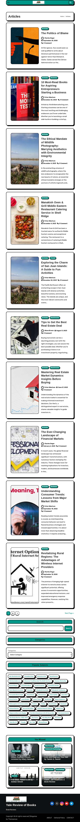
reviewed (63, 704)
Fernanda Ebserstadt (16, 694)
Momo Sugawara (60, 699)
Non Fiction (16, 751)
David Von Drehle (53, 685)
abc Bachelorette (15, 676)
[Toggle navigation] (8, 2)
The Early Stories (63, 713)
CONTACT (70, 818)
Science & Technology (53, 749)
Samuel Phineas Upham (44, 708)
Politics (34, 704)
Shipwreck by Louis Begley (17, 713)
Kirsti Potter (13, 699)
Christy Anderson (14, 681)
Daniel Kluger (13, 685)
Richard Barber (14, 708)
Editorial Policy (59, 818)
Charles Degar (49, 38)
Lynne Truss (37, 699)
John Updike (54, 694)
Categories (12, 651)
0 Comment (48, 43)
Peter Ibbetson (49, 97)
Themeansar (12, 819)
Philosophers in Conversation (18, 704)
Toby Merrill (13, 722)
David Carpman (39, 685)
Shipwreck (59, 708)
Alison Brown (49, 330)
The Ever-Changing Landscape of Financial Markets (53, 435)
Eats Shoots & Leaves (16, 690)
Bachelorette (41, 676)
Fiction (14, 776)
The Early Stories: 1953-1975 (18, 717)
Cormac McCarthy (60, 681)
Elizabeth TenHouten (59, 690)
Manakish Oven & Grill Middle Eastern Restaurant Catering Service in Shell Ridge (54, 209)
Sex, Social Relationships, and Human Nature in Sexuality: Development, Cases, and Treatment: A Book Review (55, 777)
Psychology (60, 769)
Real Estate (55, 318)
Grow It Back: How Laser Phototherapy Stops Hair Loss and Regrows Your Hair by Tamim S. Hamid (56, 756)
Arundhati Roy (29, 676)
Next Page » (69, 613)
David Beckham (26, 685)
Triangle (23, 722)
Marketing (48, 699)
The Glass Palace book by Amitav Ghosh (22, 781)
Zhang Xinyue (43, 722)
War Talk (32, 722)
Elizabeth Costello (42, 690)
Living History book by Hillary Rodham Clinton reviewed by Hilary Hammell (22, 757)
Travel (53, 258)
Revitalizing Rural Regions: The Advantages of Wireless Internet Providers (52, 560)
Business (54, 78)
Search (40, 622)
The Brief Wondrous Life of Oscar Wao (42, 713)
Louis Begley (25, 699)
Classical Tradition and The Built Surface (37, 681)
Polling (43, 704)
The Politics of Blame (54, 33)
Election (30, 690)
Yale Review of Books (21, 805)
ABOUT (49, 818)
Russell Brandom (28, 708)
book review (54, 676)
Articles (45, 29)
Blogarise (33, 816)
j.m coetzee (42, 694)
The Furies (35, 717)
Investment (30, 694)
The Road (58, 717)
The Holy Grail (46, 717)
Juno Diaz (64, 694)
